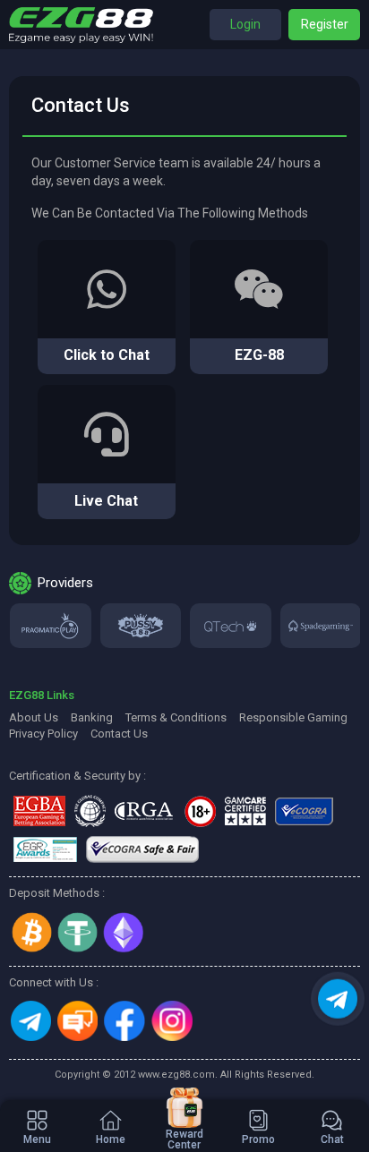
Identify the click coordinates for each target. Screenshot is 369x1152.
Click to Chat (107, 354)
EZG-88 (259, 354)
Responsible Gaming (293, 717)
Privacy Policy (43, 733)
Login (245, 24)
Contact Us (119, 733)
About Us (33, 717)
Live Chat (106, 500)
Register (324, 24)
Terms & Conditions (176, 717)
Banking (92, 717)
